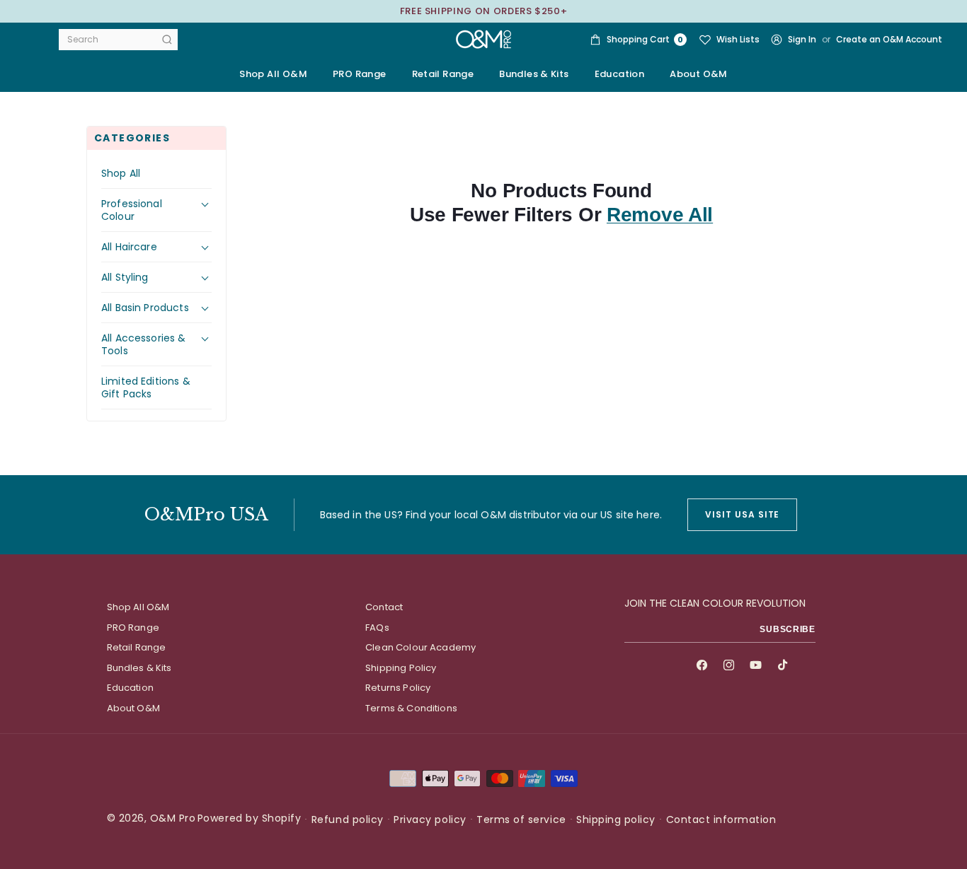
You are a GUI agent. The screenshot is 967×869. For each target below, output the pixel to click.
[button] (359, 74)
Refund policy (347, 819)
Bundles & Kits (139, 668)
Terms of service (521, 819)
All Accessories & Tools (143, 344)
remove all (660, 215)
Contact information (721, 819)
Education (130, 687)
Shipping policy (616, 819)
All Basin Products (145, 308)
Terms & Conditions (411, 708)
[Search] (167, 39)
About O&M (699, 74)
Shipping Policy (400, 668)
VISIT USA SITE (742, 514)
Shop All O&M (273, 74)
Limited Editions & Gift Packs (145, 387)
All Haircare (129, 247)
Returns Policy (397, 687)
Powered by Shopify (249, 818)
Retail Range (136, 647)
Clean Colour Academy (420, 647)
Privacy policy (430, 819)
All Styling (125, 277)
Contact (384, 607)
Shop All (120, 173)
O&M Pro (173, 818)
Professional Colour (131, 210)
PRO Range (133, 627)
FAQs (377, 627)
